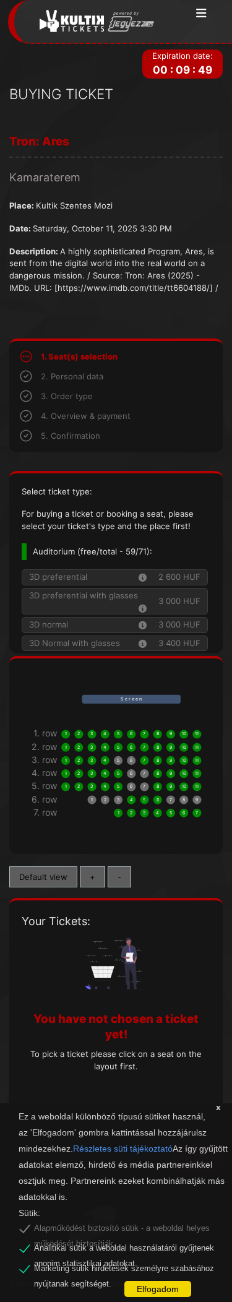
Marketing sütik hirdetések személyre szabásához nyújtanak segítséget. (124, 1270)
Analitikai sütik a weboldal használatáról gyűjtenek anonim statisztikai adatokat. (124, 1250)
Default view (43, 877)
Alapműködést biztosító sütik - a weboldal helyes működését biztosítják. (122, 1230)
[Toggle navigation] (201, 14)
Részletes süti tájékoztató (123, 1148)
